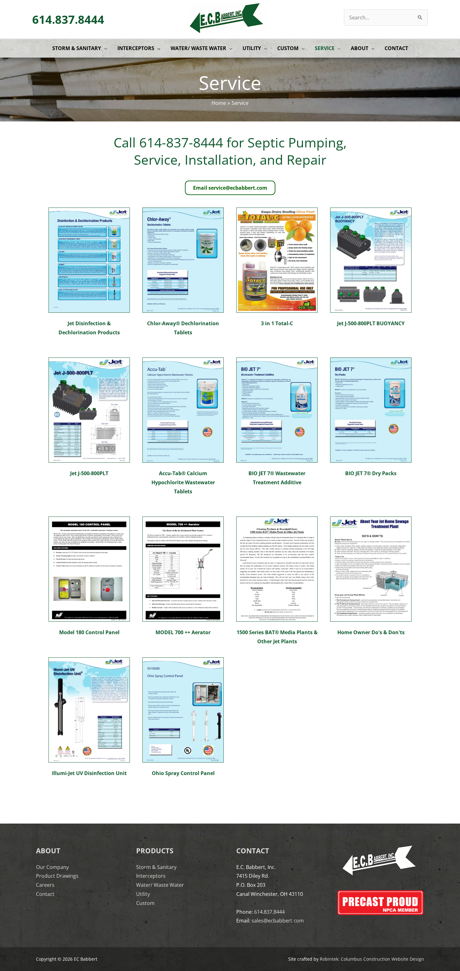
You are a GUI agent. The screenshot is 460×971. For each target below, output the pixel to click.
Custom (145, 903)
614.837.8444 (68, 19)
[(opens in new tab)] (89, 259)
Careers (45, 884)
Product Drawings (57, 875)
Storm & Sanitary (156, 867)
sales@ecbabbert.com (278, 920)
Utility (143, 894)
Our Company (52, 867)
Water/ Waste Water (160, 884)
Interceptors (151, 875)
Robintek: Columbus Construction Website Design (372, 959)
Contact (45, 894)
